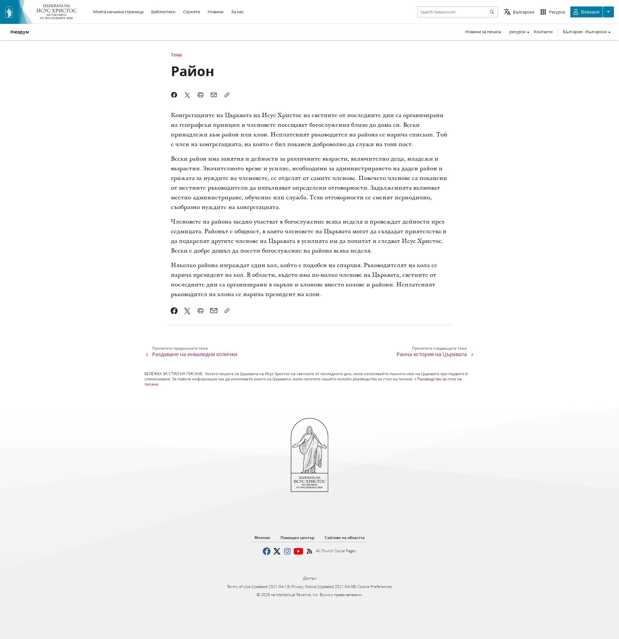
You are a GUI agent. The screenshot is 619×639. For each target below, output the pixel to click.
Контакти (543, 32)
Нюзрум (19, 32)
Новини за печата (483, 32)
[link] (174, 310)
